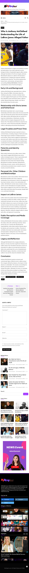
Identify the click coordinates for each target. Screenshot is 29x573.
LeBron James (20, 276)
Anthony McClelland (12, 83)
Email (4, 332)
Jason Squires (5, 40)
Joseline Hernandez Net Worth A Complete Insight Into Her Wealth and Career (18, 383)
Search (2, 391)
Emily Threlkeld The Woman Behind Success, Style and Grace (7, 425)
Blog (2, 27)
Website (4, 338)
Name (4, 327)
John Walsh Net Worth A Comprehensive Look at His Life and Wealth (17, 360)
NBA (3, 279)
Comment (5, 310)
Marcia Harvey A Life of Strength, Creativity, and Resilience (20, 437)
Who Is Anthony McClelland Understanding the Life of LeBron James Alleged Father (21, 426)
